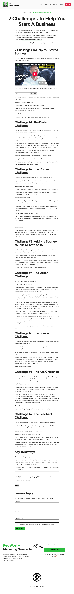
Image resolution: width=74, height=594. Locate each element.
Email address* (19, 518)
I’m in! (17, 485)
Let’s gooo (33, 93)
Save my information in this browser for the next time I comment (35, 524)
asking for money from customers (32, 39)
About (61, 4)
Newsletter (48, 4)
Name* (17, 512)
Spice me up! (54, 549)
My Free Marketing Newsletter (42, 12)
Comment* (18, 501)
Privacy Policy (37, 588)
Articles (55, 4)
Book (41, 4)
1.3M (69, 4)
